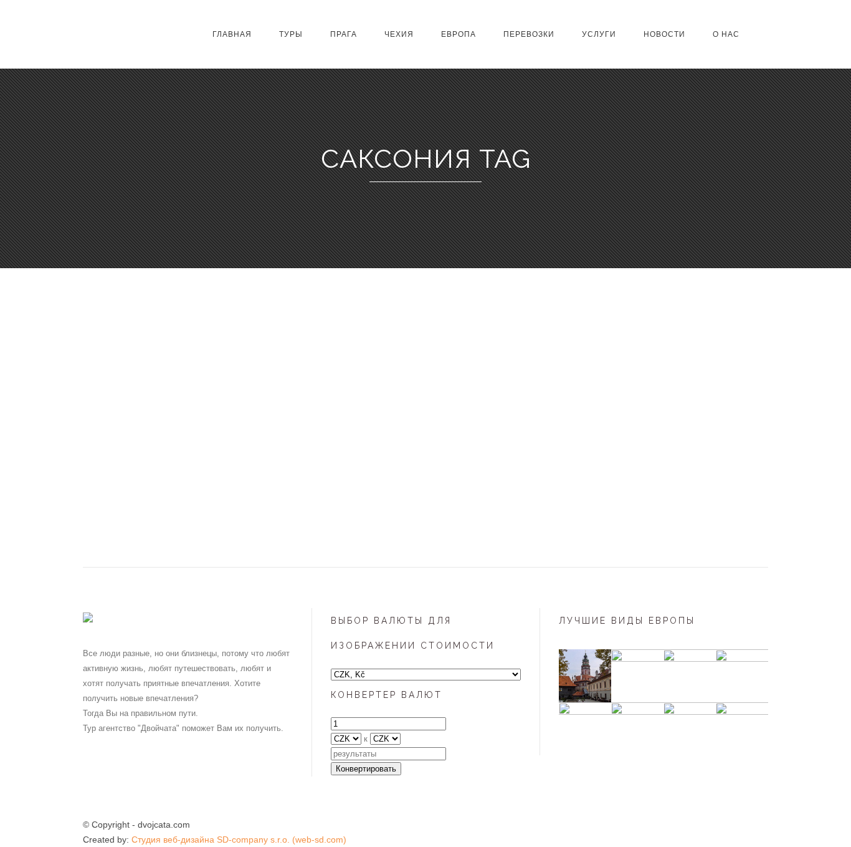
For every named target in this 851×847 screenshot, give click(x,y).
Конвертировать (366, 768)
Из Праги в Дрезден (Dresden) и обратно (397, 432)
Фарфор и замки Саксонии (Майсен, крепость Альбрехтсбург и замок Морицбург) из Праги (171, 450)
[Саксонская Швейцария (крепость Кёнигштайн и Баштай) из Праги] (617, 352)
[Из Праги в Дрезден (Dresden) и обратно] (403, 352)
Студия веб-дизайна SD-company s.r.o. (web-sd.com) (238, 840)
